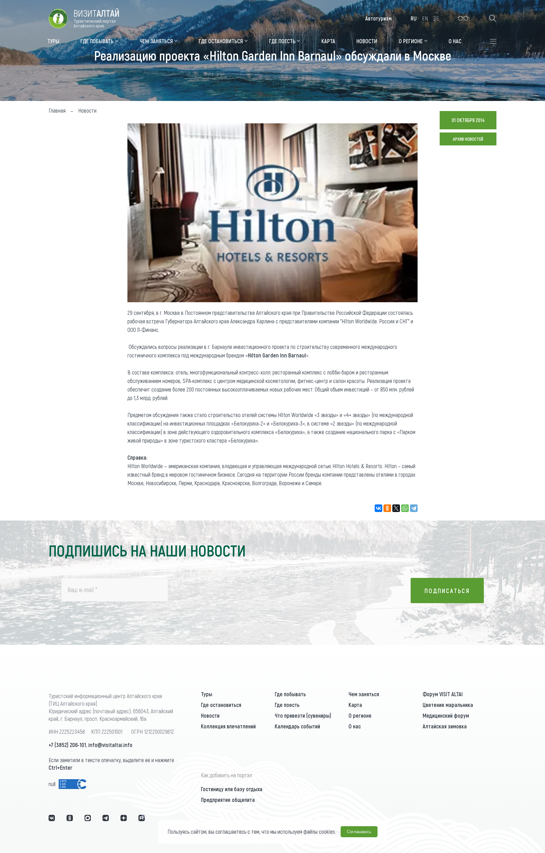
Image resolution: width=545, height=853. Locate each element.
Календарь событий (297, 726)
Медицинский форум (446, 715)
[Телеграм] (106, 818)
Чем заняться (364, 694)
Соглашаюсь (359, 831)
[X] (396, 508)
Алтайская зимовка (445, 726)
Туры (206, 694)
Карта (355, 704)
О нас (355, 726)
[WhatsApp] (405, 508)
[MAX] (88, 818)
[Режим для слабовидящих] (463, 18)
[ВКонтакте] (378, 508)
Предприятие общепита (228, 799)
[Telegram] (414, 508)
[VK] (52, 818)
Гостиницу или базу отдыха (231, 788)
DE (436, 18)
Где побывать (290, 694)
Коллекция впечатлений (228, 726)
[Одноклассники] (387, 508)
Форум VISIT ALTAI (443, 694)
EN (425, 18)
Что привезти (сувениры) (303, 715)
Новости (210, 715)
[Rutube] (141, 818)
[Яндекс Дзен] (123, 818)
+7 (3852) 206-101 (67, 744)
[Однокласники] (70, 818)
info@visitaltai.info (110, 744)
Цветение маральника (448, 704)
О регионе (360, 715)
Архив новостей (468, 139)
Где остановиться (221, 704)
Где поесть (287, 704)
